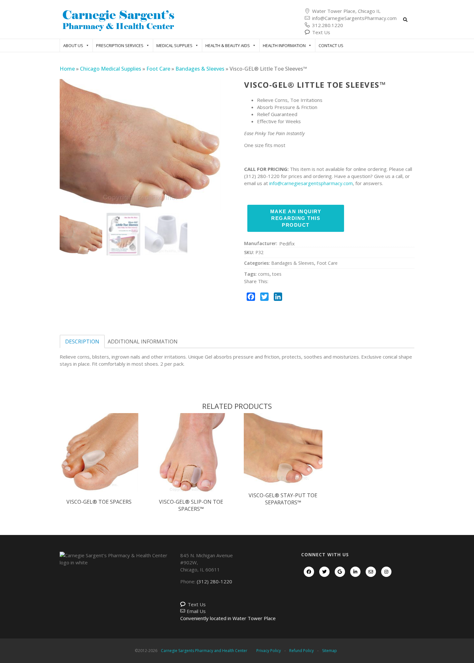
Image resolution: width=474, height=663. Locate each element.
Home (67, 68)
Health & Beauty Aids (227, 45)
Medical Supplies (174, 45)
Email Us (196, 611)
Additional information (143, 341)
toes (276, 274)
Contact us (331, 45)
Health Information (284, 45)
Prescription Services (119, 45)
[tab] (82, 341)
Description (82, 341)
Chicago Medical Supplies (110, 68)
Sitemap (329, 650)
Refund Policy (301, 650)
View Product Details (99, 459)
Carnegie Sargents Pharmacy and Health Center (204, 650)
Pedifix (287, 243)
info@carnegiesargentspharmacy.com (311, 183)
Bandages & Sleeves (199, 68)
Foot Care (158, 68)
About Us (73, 45)
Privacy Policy (268, 650)
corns (264, 274)
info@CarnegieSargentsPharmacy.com (354, 18)
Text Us (321, 32)
